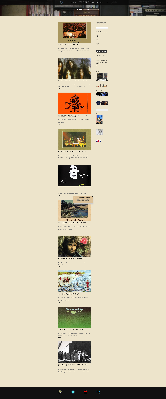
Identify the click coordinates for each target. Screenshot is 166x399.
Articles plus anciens (63, 380)
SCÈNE (93, 2)
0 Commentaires (69, 116)
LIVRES (90, 2)
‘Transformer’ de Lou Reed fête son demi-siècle (70, 187)
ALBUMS (76, 116)
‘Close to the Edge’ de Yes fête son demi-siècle (70, 329)
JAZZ (97, 36)
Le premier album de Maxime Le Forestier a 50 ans (71, 258)
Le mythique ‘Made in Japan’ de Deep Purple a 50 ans (72, 151)
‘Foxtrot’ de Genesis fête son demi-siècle (69, 293)
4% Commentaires (68, 366)
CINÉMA (98, 43)
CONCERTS (97, 2)
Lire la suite (59, 53)
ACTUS (74, 116)
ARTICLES (72, 2)
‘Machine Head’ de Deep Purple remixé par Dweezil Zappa (73, 80)
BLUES (97, 35)
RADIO (107, 2)
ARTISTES (76, 2)
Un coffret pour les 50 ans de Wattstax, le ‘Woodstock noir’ (74, 115)
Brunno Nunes (99, 64)
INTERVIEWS (102, 2)
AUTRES (98, 44)
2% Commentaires (70, 330)
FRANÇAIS (98, 40)
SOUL (78, 116)
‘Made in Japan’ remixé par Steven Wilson (69, 44)
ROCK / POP (78, 223)
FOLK (75, 223)
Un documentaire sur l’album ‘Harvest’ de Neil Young (72, 222)
